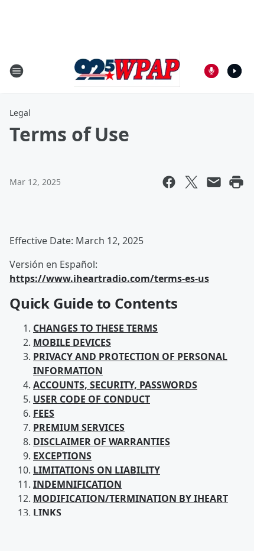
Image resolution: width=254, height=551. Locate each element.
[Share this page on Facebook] (169, 182)
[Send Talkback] (211, 71)
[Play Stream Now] (234, 71)
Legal (20, 112)
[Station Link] (127, 70)
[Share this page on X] (191, 182)
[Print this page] (236, 182)
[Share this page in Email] (214, 182)
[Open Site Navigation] (16, 71)
